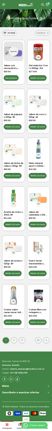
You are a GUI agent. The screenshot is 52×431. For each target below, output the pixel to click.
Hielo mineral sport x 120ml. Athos (36, 164)
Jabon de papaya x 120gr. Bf (13, 115)
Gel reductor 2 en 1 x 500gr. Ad (38, 67)
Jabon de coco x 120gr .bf (37, 115)
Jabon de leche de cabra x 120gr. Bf (13, 164)
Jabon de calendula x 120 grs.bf (37, 213)
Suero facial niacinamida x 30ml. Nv (36, 262)
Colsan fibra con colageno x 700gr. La (37, 311)
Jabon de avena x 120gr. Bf (13, 262)
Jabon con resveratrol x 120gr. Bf (10, 67)
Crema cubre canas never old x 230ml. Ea (13, 311)
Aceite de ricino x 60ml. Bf (13, 213)
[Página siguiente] (46, 340)
